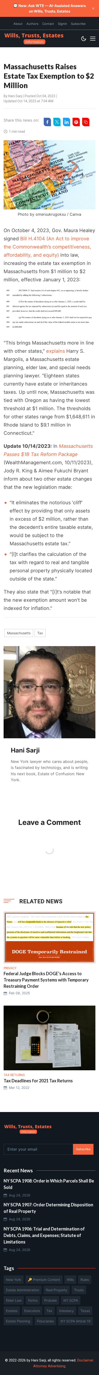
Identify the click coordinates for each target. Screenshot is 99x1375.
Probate (50, 1300)
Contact (48, 24)
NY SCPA (70, 1300)
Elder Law (13, 1300)
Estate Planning (18, 1321)
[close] (93, 8)
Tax (40, 633)
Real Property (56, 1290)
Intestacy (66, 1311)
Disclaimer (85, 1360)
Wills (70, 1280)
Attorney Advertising (49, 1366)
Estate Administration (22, 1290)
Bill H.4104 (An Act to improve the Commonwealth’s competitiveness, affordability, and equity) (47, 247)
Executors (32, 1311)
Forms (32, 1300)
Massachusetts (19, 633)
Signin (62, 24)
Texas (85, 1311)
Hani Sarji (15, 96)
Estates (12, 1311)
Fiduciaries (45, 1321)
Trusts (79, 1290)
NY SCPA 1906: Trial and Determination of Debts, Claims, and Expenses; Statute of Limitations (44, 1235)
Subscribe (78, 24)
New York (13, 1280)
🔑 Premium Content (44, 1280)
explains (55, 351)
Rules (84, 1280)
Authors (32, 24)
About (18, 24)
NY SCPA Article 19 (76, 1321)
